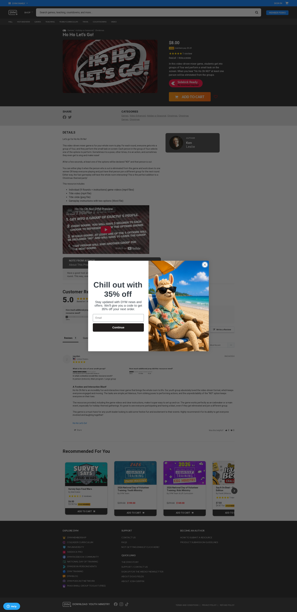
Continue (118, 327)
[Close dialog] (205, 264)
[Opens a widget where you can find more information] (11, 606)
